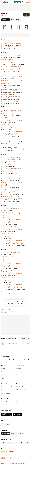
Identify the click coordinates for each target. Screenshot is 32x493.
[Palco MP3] (13, 462)
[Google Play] (6, 425)
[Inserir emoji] (28, 354)
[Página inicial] (4, 2)
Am (5, 40)
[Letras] (4, 462)
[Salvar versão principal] (8, 19)
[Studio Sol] (6, 468)
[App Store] (17, 425)
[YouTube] (3, 453)
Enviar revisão (4, 323)
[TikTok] (21, 453)
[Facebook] (15, 453)
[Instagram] (9, 453)
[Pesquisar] (22, 2)
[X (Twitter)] (27, 453)
